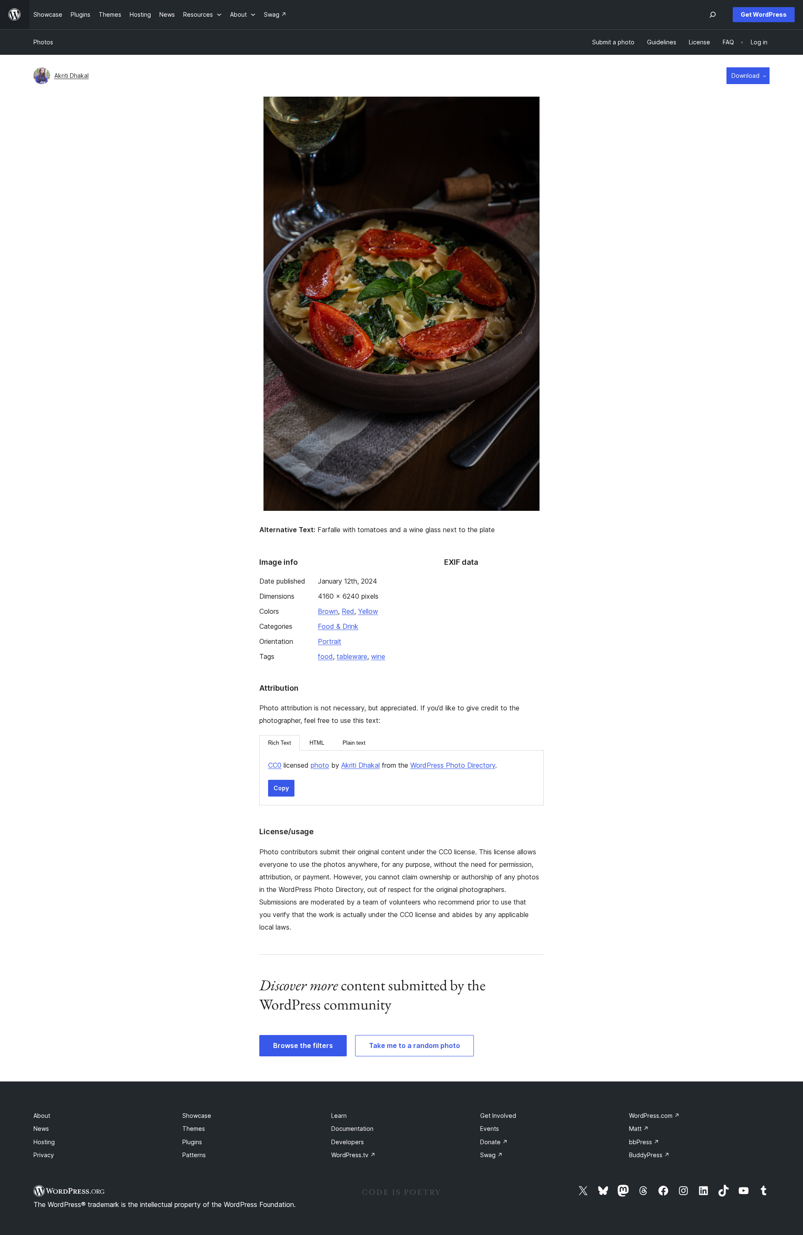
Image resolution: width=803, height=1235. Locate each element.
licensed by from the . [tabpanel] (382, 765)
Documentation (352, 1128)
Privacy (43, 1154)
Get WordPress (764, 14)
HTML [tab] (316, 743)
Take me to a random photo (414, 1045)
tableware (352, 656)
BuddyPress (649, 1154)
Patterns (194, 1154)
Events (489, 1128)
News (41, 1128)
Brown (328, 611)
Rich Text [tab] (279, 743)
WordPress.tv (353, 1154)
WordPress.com (654, 1115)
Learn (339, 1115)
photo (320, 765)
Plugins (192, 1141)
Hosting (44, 1141)
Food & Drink (338, 626)
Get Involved (498, 1115)
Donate (494, 1141)
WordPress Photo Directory (452, 765)
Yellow (368, 611)
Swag (491, 1154)
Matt (639, 1128)
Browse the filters (303, 1045)
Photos (43, 42)
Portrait (329, 641)
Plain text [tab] (354, 743)
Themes (193, 1128)
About (41, 1115)
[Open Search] (712, 14)
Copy (281, 788)
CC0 (274, 765)
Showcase (196, 1115)
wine (378, 656)
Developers (347, 1141)
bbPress (644, 1141)
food (325, 656)
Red (348, 611)
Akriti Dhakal (71, 75)
